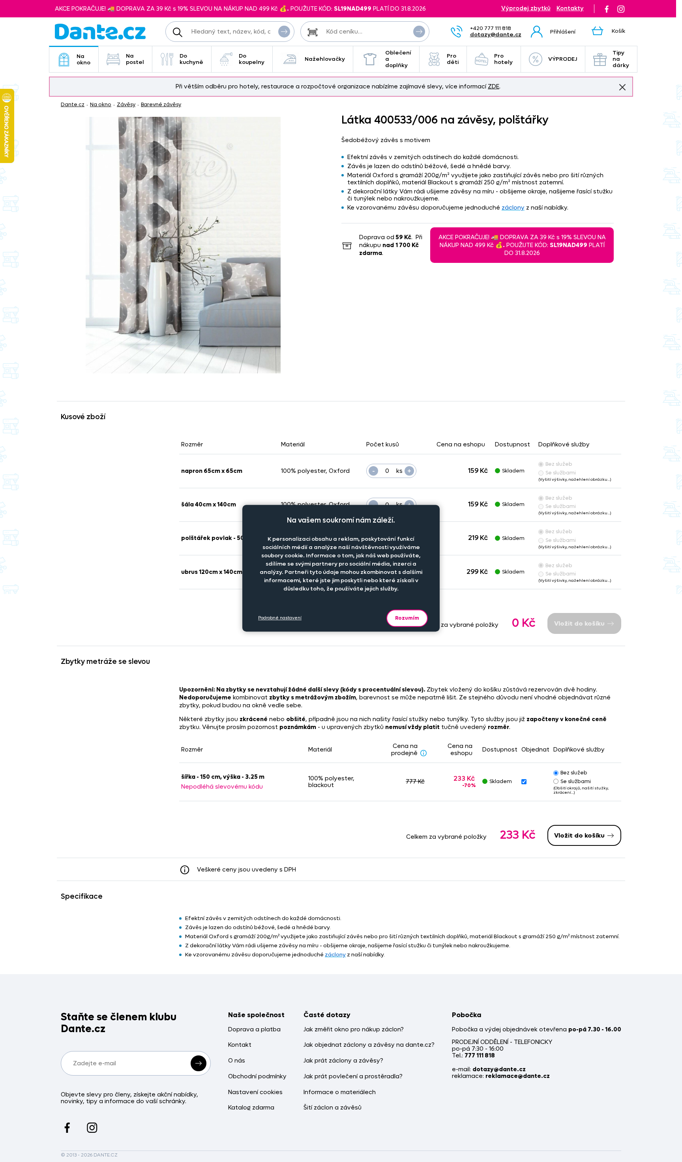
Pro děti (453, 59)
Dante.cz (72, 104)
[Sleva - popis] (423, 752)
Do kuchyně (191, 59)
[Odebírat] (198, 1063)
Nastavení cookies (255, 1092)
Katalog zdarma (251, 1107)
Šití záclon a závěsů (333, 1107)
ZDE (493, 86)
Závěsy (126, 104)
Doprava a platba (254, 1029)
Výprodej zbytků (526, 8)
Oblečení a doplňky (398, 59)
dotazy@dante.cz (495, 34)
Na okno (83, 59)
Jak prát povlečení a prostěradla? (353, 1076)
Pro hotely (503, 59)
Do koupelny (251, 59)
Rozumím (407, 618)
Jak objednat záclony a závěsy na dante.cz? (369, 1045)
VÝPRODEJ (562, 59)
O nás (236, 1060)
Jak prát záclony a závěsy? (343, 1060)
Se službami (560, 472)
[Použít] (419, 31)
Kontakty (570, 8)
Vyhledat (284, 31)
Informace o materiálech (340, 1092)
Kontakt (239, 1045)
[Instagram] (621, 8)
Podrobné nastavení (280, 618)
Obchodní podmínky (257, 1076)
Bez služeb (558, 464)
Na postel (135, 59)
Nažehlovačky (325, 59)
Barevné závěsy (161, 104)
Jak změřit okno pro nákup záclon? (354, 1029)
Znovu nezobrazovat (622, 87)
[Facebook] (606, 8)
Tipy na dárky (621, 59)
